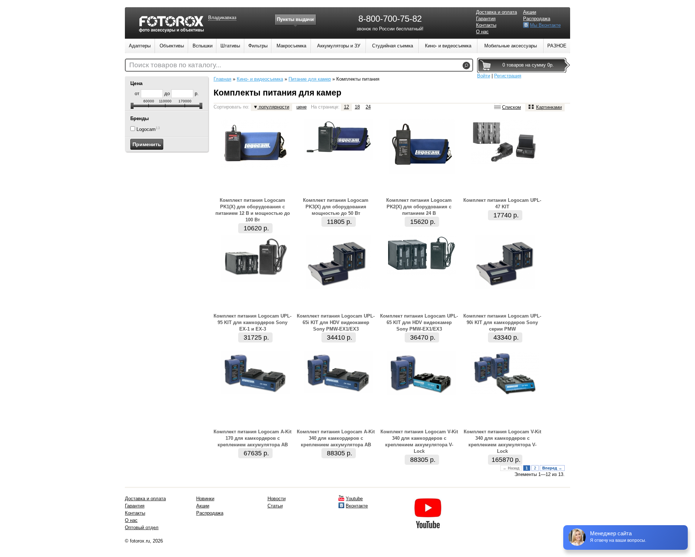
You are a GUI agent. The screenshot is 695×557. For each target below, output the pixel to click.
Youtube (354, 498)
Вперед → (552, 468)
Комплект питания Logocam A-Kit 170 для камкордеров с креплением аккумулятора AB (252, 438)
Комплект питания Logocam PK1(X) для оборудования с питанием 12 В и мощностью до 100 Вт (252, 209)
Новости (277, 498)
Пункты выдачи (295, 19)
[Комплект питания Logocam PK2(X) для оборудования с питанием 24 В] (422, 172)
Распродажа (536, 18)
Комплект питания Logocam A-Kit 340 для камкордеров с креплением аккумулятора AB (336, 438)
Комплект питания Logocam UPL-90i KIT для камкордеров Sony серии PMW (502, 322)
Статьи (275, 506)
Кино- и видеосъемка (260, 79)
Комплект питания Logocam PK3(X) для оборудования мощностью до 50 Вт (335, 206)
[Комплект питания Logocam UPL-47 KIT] (505, 163)
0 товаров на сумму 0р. (528, 65)
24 (368, 107)
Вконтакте (357, 506)
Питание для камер (309, 79)
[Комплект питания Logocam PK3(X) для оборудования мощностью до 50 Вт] (338, 158)
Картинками (549, 107)
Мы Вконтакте (545, 25)
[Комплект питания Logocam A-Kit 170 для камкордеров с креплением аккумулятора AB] (255, 392)
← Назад (511, 468)
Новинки (205, 498)
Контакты (486, 25)
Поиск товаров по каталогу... (175, 65)
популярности (273, 107)
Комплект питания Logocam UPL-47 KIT (502, 203)
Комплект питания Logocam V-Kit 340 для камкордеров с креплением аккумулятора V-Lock (419, 441)
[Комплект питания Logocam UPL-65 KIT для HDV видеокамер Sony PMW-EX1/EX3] (421, 274)
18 (357, 107)
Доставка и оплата (496, 12)
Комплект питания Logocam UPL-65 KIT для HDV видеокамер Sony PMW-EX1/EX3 (419, 322)
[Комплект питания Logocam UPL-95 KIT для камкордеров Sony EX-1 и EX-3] (255, 281)
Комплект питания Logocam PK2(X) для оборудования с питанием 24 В (419, 206)
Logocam (146, 129)
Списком (511, 107)
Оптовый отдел (142, 527)
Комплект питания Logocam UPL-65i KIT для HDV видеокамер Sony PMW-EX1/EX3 (336, 322)
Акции (529, 12)
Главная (222, 79)
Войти (483, 75)
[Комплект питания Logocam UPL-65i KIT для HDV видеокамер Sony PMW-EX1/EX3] (338, 287)
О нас (482, 31)
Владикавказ (222, 17)
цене (301, 107)
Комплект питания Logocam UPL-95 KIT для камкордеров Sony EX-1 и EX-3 (252, 322)
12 (346, 107)
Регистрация (507, 75)
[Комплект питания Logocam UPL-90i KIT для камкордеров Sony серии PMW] (505, 287)
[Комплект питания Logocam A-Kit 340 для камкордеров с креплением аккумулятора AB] (338, 391)
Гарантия (486, 18)
